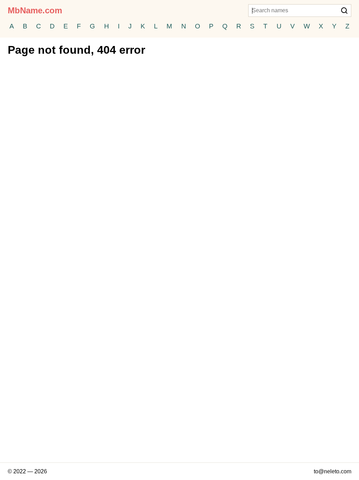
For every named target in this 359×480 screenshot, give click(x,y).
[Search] (344, 11)
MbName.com (35, 10)
